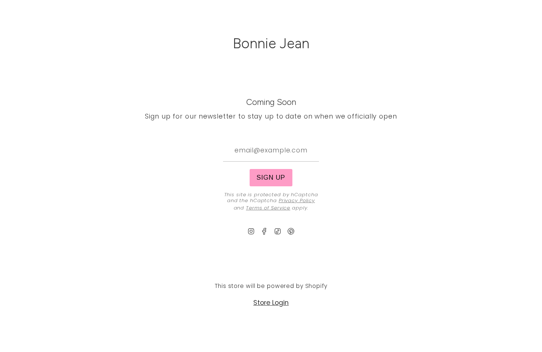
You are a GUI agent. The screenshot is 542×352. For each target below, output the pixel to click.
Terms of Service (268, 207)
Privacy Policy (297, 200)
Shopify (316, 286)
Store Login (271, 302)
